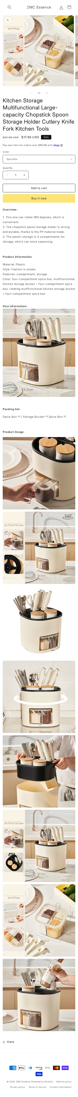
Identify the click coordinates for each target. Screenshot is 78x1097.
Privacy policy (17, 1087)
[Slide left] (31, 93)
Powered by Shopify (42, 1081)
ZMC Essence (23, 1081)
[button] (9, 7)
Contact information (60, 1087)
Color (6, 151)
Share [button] (10, 1041)
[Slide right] (47, 93)
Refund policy (63, 1081)
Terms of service (37, 1087)
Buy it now (39, 198)
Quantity (8, 167)
